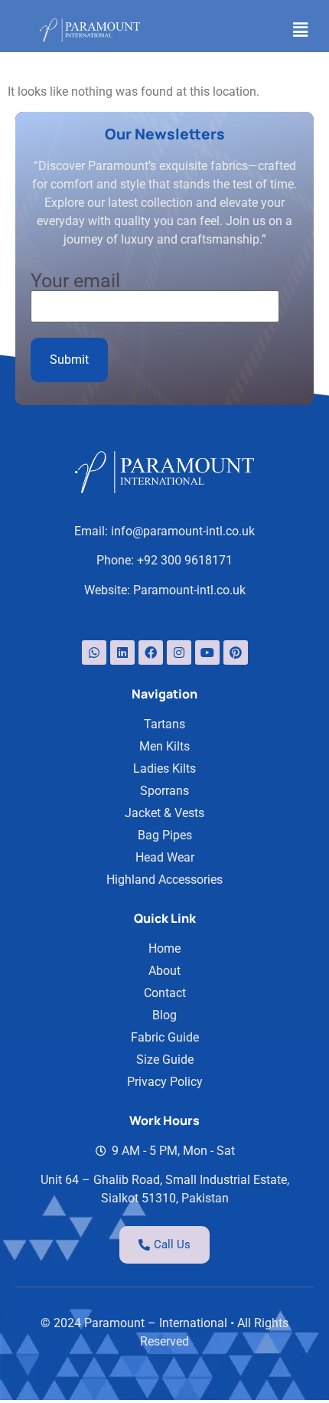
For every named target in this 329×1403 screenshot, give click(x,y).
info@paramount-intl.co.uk (183, 531)
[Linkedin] (122, 652)
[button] (301, 29)
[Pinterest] (235, 652)
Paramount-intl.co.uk (189, 590)
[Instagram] (179, 652)
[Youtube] (207, 652)
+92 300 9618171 (185, 560)
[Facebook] (150, 652)
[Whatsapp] (94, 652)
